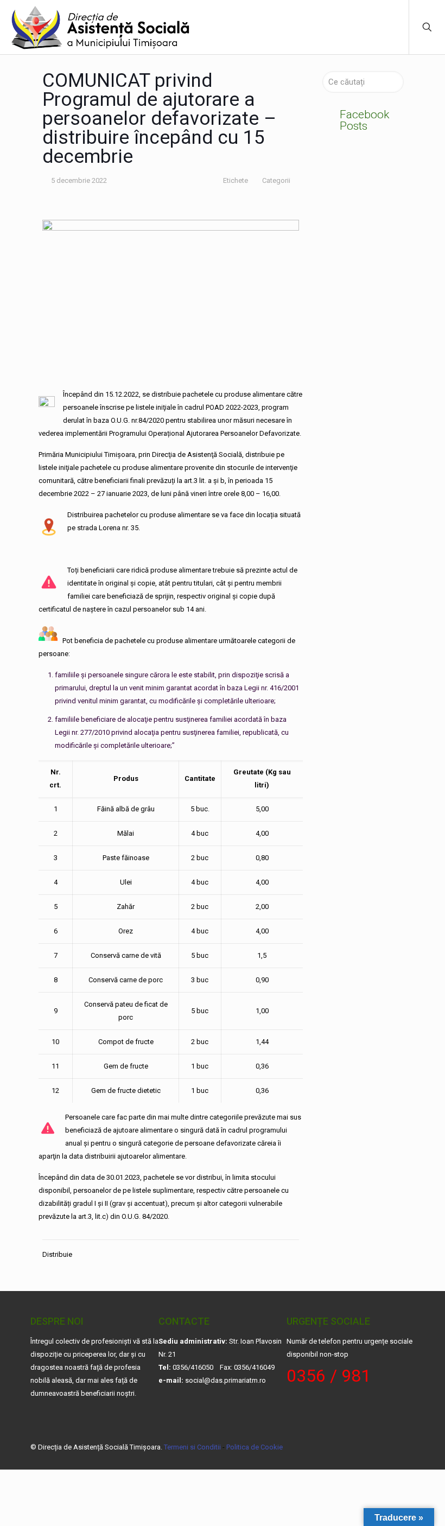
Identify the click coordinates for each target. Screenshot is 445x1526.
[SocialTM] (101, 27)
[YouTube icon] (377, 1447)
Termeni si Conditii (192, 1447)
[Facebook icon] (365, 1447)
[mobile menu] (391, 27)
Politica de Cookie (254, 1447)
